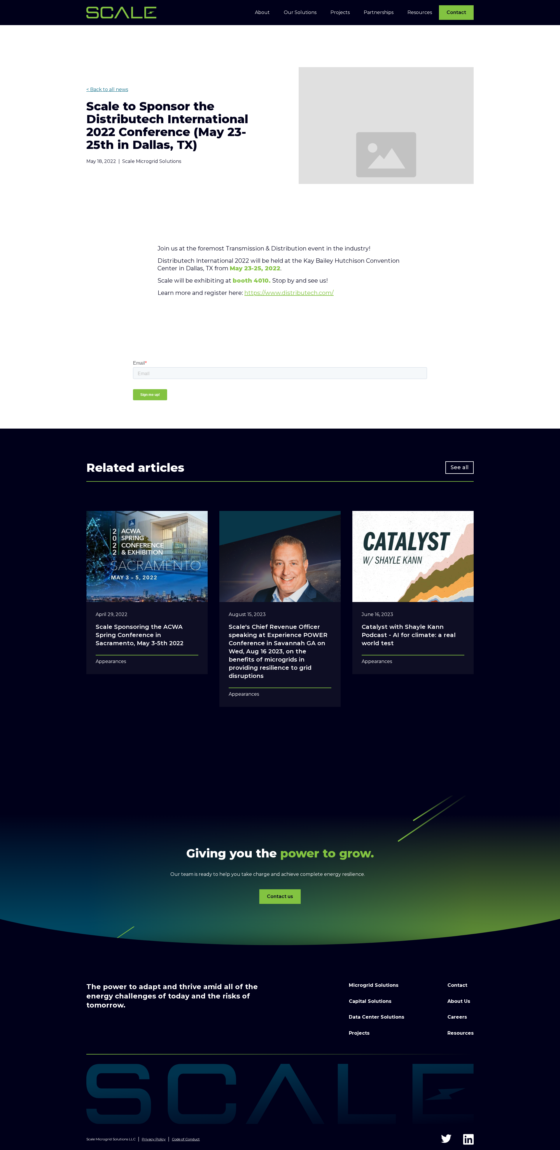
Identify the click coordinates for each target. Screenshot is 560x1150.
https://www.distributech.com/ (289, 292)
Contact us (280, 896)
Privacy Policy (154, 1139)
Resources (460, 1033)
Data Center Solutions (376, 1017)
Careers (457, 1017)
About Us (458, 1001)
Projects (359, 1033)
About (262, 12)
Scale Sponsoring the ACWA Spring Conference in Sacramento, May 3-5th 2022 (139, 635)
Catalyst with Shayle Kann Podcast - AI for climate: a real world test (409, 635)
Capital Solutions (370, 1001)
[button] (262, 12)
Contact (456, 12)
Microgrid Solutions (373, 985)
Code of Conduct (186, 1139)
